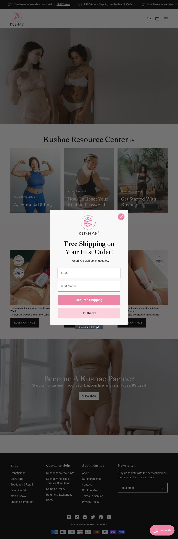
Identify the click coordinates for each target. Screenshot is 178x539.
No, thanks (89, 313)
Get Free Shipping (89, 300)
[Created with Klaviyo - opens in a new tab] (89, 327)
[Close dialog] (121, 216)
